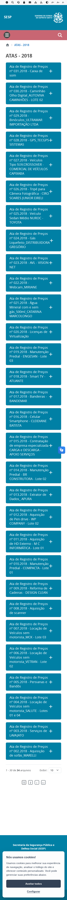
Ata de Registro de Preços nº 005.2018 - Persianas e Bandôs (28, 681)
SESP (8, 17)
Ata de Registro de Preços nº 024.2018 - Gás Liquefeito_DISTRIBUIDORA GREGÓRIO (29, 240)
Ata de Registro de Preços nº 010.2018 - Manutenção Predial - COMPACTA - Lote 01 (29, 566)
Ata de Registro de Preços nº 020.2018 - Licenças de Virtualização (28, 331)
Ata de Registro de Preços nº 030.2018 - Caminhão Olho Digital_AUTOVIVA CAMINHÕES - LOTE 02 (28, 93)
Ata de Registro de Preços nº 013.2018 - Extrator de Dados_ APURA (28, 494)
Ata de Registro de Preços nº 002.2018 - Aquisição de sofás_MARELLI (28, 751)
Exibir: (43, 770)
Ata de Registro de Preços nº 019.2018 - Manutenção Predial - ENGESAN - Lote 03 (29, 354)
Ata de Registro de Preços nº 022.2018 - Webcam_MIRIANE (28, 282)
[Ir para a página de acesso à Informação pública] (6, 2)
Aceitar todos (33, 883)
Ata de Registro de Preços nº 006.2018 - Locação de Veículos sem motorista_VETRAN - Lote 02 (28, 657)
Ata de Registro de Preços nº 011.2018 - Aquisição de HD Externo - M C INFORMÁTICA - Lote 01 (28, 541)
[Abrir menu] (7, 35)
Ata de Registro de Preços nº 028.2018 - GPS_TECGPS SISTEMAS (29, 140)
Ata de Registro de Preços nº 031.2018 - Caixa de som (28, 70)
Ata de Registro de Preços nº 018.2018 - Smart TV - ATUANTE (28, 376)
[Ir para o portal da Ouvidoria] (18, 2)
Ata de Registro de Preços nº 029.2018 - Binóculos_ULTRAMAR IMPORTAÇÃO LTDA (28, 117)
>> (43, 782)
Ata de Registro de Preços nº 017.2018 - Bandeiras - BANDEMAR (28, 396)
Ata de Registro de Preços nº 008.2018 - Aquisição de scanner (28, 608)
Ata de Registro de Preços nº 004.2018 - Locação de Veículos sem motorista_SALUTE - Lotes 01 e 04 (28, 706)
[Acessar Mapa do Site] (35, 2)
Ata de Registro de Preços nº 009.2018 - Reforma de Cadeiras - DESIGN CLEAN (28, 588)
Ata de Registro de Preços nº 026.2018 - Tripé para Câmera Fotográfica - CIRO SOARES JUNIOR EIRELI (29, 191)
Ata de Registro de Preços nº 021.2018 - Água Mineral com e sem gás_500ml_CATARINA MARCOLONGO (28, 307)
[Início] (7, 45)
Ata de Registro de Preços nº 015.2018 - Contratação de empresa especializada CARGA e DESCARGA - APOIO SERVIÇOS (28, 446)
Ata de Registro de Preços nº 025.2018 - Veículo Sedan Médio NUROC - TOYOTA (28, 216)
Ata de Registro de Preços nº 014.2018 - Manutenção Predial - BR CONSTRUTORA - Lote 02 (29, 472)
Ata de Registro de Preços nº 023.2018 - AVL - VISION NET (29, 262)
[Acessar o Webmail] (29, 2)
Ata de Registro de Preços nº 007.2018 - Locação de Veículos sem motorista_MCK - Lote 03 (28, 630)
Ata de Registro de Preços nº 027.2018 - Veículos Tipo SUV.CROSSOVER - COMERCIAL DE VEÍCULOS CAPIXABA (28, 165)
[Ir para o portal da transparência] (12, 2)
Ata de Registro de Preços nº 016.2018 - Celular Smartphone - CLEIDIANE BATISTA (28, 419)
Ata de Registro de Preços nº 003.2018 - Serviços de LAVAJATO (28, 730)
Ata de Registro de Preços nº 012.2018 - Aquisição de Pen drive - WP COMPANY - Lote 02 (28, 516)
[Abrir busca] (60, 35)
